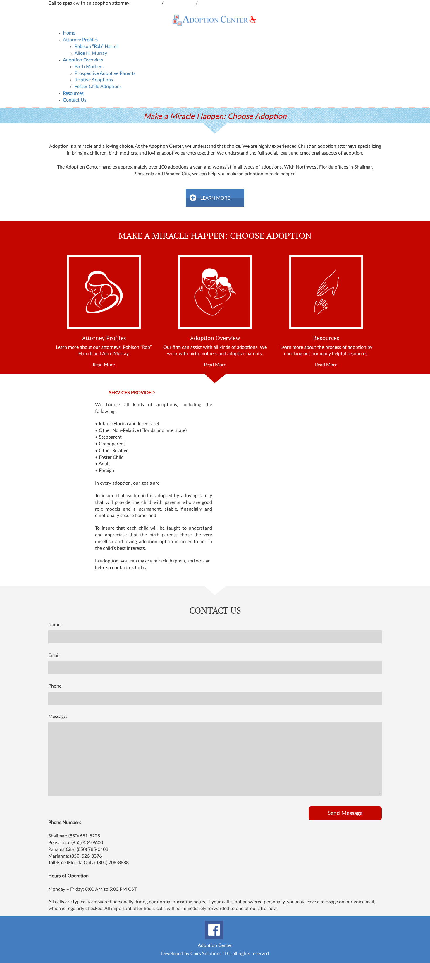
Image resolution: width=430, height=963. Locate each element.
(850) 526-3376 (86, 856)
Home (69, 33)
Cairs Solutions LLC (210, 953)
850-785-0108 (214, 3)
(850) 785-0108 (92, 849)
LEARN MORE (215, 198)
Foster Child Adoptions (98, 86)
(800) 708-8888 (113, 862)
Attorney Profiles (80, 39)
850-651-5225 (180, 3)
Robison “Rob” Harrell (97, 46)
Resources (73, 93)
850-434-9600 (145, 3)
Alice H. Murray (91, 53)
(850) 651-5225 (84, 836)
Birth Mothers (89, 66)
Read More (104, 365)
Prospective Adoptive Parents (105, 73)
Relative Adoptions (94, 80)
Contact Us (74, 100)
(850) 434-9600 (87, 842)
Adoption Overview (83, 60)
